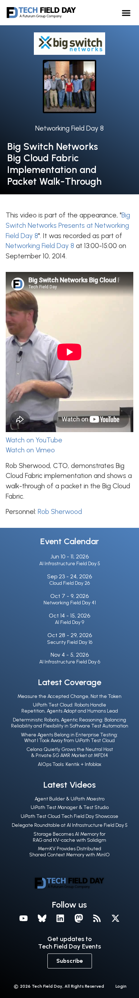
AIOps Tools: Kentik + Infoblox (69, 764)
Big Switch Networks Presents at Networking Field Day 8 (68, 225)
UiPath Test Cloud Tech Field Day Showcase (69, 816)
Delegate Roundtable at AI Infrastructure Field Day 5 (70, 825)
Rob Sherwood (60, 512)
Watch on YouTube (34, 440)
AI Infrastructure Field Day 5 (69, 564)
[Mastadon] (79, 919)
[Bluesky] (42, 919)
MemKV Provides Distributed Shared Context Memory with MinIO (69, 852)
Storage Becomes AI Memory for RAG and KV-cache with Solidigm (69, 837)
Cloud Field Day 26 (69, 583)
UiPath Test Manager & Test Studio (70, 807)
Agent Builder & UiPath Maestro (69, 799)
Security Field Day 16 (69, 642)
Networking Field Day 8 (69, 128)
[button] (126, 13)
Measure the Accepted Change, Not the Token (69, 696)
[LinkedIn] (60, 919)
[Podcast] (97, 919)
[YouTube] (23, 919)
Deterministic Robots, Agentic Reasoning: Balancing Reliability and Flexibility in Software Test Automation (69, 723)
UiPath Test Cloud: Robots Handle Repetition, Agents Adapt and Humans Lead (69, 708)
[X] (115, 919)
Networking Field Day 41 (69, 603)
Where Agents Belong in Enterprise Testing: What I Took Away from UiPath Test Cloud (69, 738)
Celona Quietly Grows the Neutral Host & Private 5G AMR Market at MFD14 (69, 752)
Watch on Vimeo (30, 450)
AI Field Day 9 (69, 622)
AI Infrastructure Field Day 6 (69, 662)
